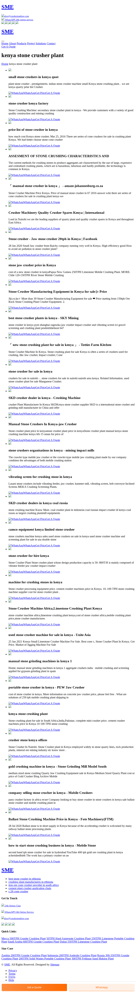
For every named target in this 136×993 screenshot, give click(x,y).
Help (11, 980)
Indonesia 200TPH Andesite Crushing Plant (72, 955)
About (12, 43)
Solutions (41, 43)
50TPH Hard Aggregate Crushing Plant (68, 938)
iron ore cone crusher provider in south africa (33, 885)
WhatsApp (29, 92)
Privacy (12, 970)
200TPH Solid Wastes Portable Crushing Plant (45, 958)
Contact (51, 43)
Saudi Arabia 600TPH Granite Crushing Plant (33, 941)
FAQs (11, 976)
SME (7, 964)
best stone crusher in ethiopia (24, 878)
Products (21, 43)
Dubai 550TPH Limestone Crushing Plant (83, 941)
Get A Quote (8, 46)
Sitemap (54, 964)
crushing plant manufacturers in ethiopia (30, 881)
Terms (11, 973)
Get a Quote (34, 987)
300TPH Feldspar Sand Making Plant (93, 958)
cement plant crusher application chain (29, 888)
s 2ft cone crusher (18, 891)
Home (4, 43)
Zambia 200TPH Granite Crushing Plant (24, 955)
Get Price (40, 92)
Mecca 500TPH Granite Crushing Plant (23, 938)
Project (31, 43)
